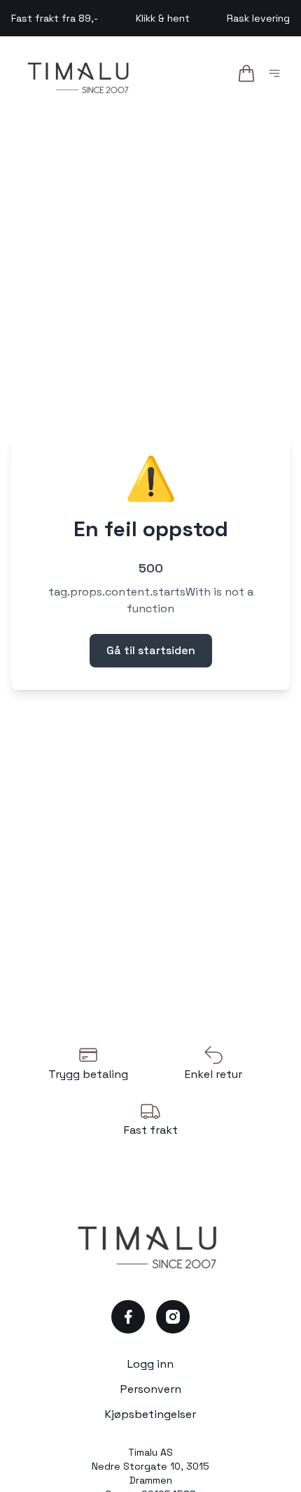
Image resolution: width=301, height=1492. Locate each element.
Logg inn (150, 1364)
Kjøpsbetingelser (150, 1414)
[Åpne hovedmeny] (277, 76)
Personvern (150, 1389)
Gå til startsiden (150, 650)
